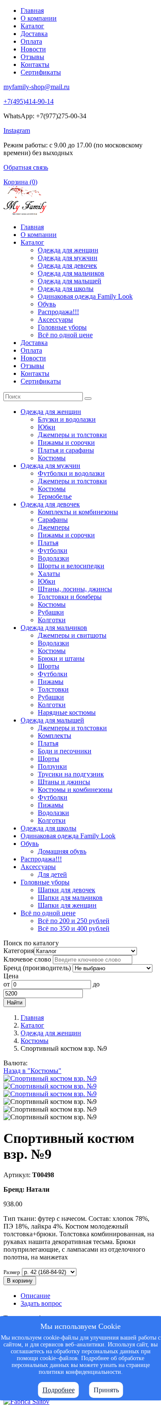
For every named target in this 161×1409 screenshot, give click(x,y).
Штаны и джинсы (64, 781)
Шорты (48, 666)
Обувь (47, 304)
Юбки (46, 427)
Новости (33, 49)
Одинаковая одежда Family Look (85, 296)
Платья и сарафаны (66, 450)
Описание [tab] (35, 1295)
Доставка (34, 33)
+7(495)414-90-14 (28, 101)
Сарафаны (53, 519)
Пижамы (51, 681)
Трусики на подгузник (71, 774)
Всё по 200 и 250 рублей (73, 920)
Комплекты (54, 735)
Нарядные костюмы (67, 712)
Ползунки (52, 766)
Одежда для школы (66, 288)
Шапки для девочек (66, 889)
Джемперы (54, 527)
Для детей (52, 874)
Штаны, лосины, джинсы (75, 589)
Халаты (49, 573)
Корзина (20, 182)
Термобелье (55, 496)
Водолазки (53, 558)
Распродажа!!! (58, 311)
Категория (18, 950)
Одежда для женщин (68, 250)
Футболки (52, 550)
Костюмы (52, 458)
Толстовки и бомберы (70, 596)
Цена (10, 976)
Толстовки (53, 689)
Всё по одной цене (65, 335)
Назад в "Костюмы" (32, 1070)
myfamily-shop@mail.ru (36, 86)
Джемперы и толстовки (72, 434)
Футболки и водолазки (71, 473)
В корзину (20, 1280)
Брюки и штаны (61, 658)
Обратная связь (25, 167)
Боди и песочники (64, 751)
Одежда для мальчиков (71, 273)
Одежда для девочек (67, 265)
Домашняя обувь (62, 851)
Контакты (35, 64)
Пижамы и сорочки (66, 442)
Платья (48, 542)
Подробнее (59, 1390)
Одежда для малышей (69, 281)
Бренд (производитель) (37, 967)
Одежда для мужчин (67, 257)
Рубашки (51, 612)
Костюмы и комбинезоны (75, 789)
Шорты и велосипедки (71, 566)
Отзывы (32, 56)
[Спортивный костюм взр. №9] (50, 1078)
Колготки (52, 620)
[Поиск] (88, 398)
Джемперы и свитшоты (72, 635)
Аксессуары (55, 319)
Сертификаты (41, 72)
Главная (32, 10)
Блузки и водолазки (67, 419)
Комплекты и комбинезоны (78, 512)
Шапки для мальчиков (70, 897)
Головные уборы (62, 327)
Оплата (31, 41)
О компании (39, 18)
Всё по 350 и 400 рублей (73, 928)
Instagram (16, 130)
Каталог (32, 26)
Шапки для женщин (67, 905)
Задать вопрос (41, 1303)
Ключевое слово (27, 959)
